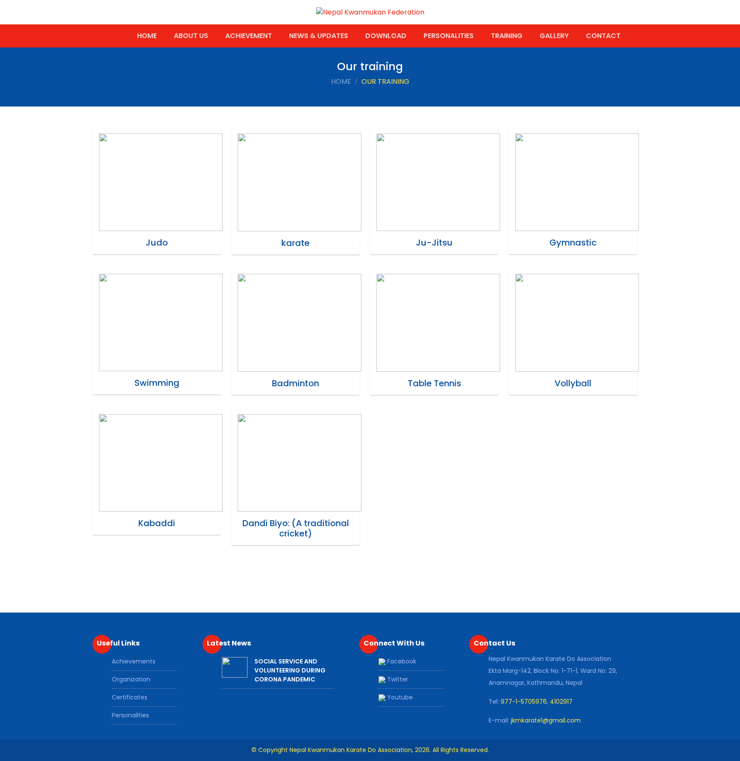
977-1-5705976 (524, 701)
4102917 (561, 701)
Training (506, 36)
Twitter (396, 679)
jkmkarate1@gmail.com (546, 720)
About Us (191, 36)
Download (385, 36)
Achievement (248, 36)
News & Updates (318, 36)
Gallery (554, 36)
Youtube (399, 697)
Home (147, 36)
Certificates (129, 697)
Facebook (400, 661)
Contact (603, 36)
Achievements (133, 661)
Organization (131, 679)
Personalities (449, 36)
